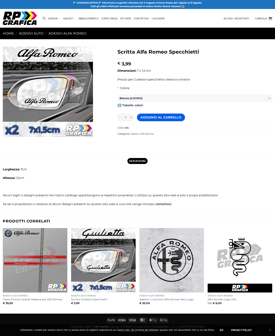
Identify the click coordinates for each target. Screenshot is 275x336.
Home (8, 33)
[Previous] (3, 270)
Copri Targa (109, 18)
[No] (270, 331)
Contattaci (141, 18)
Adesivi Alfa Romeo (67, 33)
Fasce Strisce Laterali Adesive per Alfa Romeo (32, 299)
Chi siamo (158, 18)
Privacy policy (241, 330)
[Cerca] (44, 18)
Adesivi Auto (31, 33)
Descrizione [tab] (137, 161)
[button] (263, 18)
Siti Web (125, 18)
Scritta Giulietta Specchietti (89, 299)
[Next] (272, 270)
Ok (221, 330)
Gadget (68, 18)
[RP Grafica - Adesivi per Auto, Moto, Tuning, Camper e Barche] (20, 18)
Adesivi (53, 18)
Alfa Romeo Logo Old (222, 299)
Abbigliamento (88, 18)
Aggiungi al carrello (160, 117)
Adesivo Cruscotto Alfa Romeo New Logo (166, 299)
